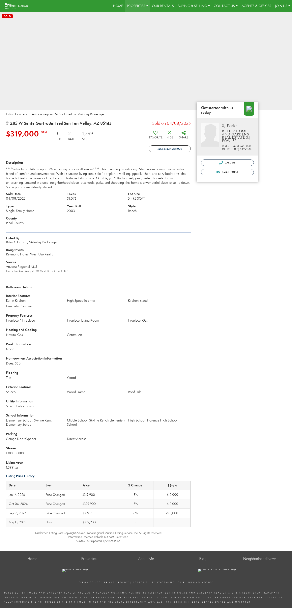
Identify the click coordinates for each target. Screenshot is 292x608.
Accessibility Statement (153, 582)
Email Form (229, 172)
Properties (138, 8)
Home (118, 6)
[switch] (156, 136)
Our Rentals (163, 6)
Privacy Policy (116, 582)
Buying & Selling (194, 8)
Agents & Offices (256, 6)
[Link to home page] (18, 6)
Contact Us (226, 8)
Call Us (230, 162)
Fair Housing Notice (195, 582)
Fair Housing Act (84, 602)
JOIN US (283, 8)
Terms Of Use (90, 582)
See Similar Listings (170, 148)
